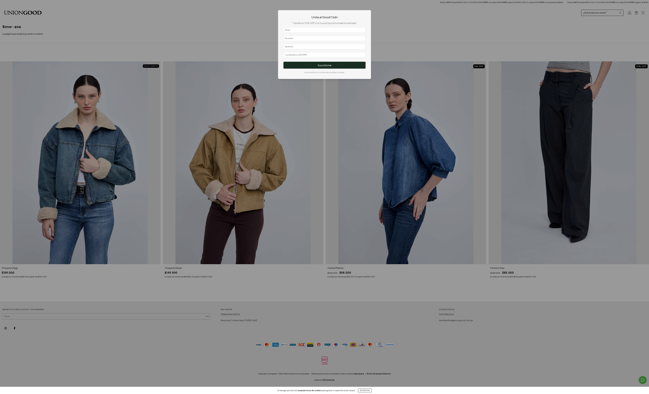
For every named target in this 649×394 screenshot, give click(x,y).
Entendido (365, 390)
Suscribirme (324, 65)
